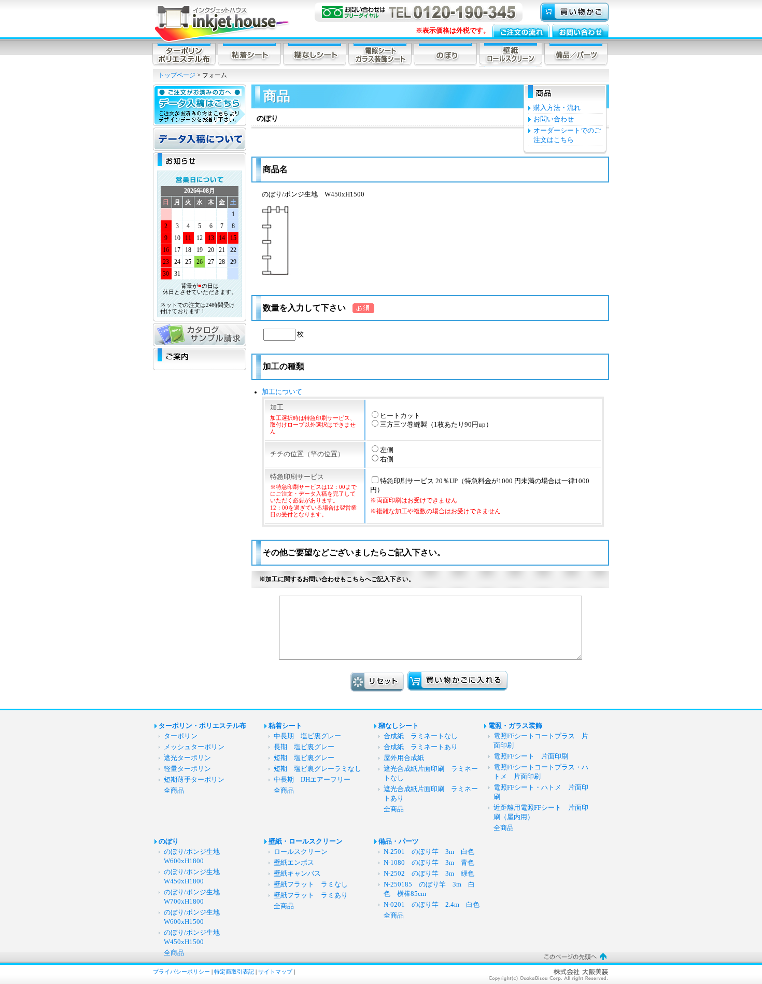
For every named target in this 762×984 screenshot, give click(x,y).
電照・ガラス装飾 (515, 725)
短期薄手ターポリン (194, 779)
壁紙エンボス (294, 862)
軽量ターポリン (187, 768)
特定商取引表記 (234, 971)
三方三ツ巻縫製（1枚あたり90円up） (436, 424)
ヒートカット (400, 415)
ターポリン (180, 736)
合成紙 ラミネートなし (421, 736)
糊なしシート (398, 725)
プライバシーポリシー (181, 971)
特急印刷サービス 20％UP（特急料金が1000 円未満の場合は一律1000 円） (479, 496)
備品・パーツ (398, 841)
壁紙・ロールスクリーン (306, 841)
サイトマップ (275, 971)
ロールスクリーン (301, 851)
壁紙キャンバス (297, 873)
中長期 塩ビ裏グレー (307, 736)
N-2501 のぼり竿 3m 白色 (429, 851)
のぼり (169, 841)
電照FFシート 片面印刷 (534, 756)
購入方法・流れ (557, 107)
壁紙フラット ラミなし (311, 884)
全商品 (174, 790)
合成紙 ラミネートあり (421, 747)
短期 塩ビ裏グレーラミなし (317, 768)
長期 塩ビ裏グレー (304, 747)
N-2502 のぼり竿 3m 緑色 (429, 873)
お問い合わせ (553, 119)
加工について (282, 392)
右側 (386, 459)
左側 (386, 450)
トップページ (176, 75)
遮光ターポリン (187, 758)
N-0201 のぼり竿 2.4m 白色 (431, 904)
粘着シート (285, 725)
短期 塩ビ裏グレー (304, 758)
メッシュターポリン (194, 747)
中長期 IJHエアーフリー (312, 779)
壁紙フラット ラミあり (311, 895)
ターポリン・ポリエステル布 (202, 725)
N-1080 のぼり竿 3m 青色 (429, 862)
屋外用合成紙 (404, 758)
